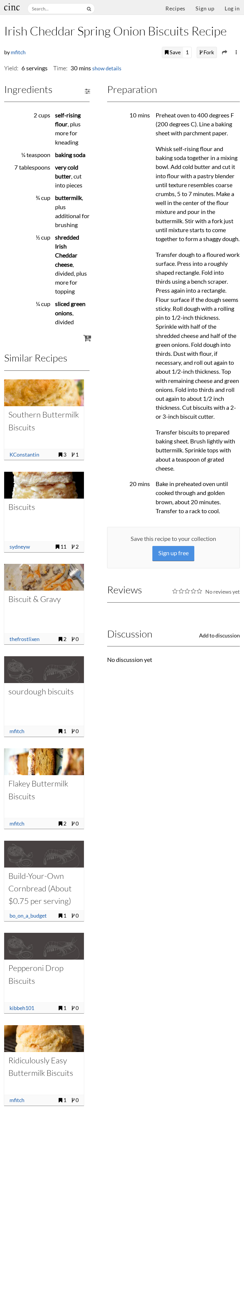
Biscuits (21, 507)
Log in (232, 8)
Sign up (204, 8)
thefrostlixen (25, 639)
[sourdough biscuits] (44, 669)
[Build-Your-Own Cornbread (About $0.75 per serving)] (44, 854)
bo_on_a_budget (28, 916)
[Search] (90, 9)
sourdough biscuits (41, 691)
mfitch (18, 52)
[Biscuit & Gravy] (44, 577)
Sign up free (173, 553)
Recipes (175, 8)
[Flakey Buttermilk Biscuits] (44, 761)
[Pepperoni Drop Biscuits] (44, 946)
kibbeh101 (22, 1008)
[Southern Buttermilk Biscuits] (44, 392)
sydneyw (20, 547)
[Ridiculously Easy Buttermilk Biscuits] (44, 1038)
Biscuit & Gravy (34, 599)
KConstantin (24, 454)
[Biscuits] (44, 485)
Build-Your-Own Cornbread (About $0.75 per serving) (40, 888)
